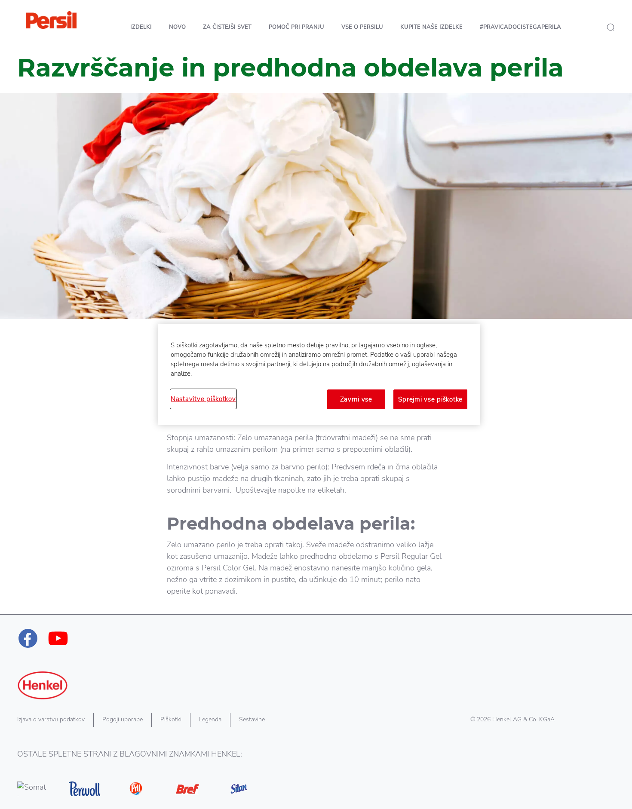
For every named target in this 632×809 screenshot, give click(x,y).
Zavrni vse (356, 399)
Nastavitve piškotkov (203, 399)
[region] (319, 374)
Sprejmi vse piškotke (430, 399)
